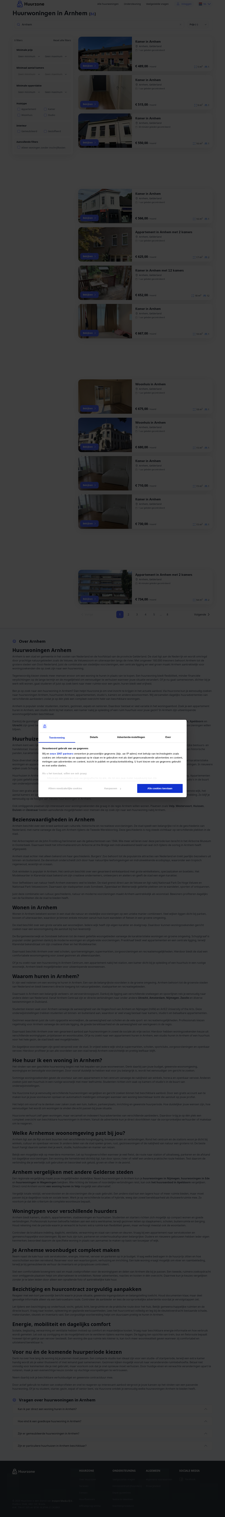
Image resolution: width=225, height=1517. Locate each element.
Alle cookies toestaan (159, 788)
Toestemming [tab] (57, 737)
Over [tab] (168, 737)
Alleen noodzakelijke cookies (65, 788)
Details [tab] (94, 737)
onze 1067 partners (61, 753)
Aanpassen (110, 788)
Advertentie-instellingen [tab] (131, 737)
